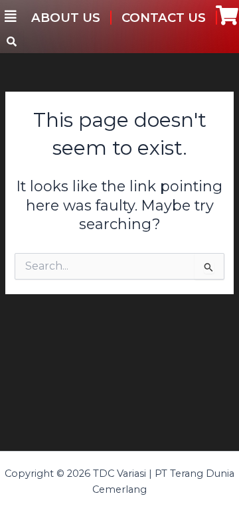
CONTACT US (163, 17)
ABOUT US (65, 17)
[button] (10, 16)
